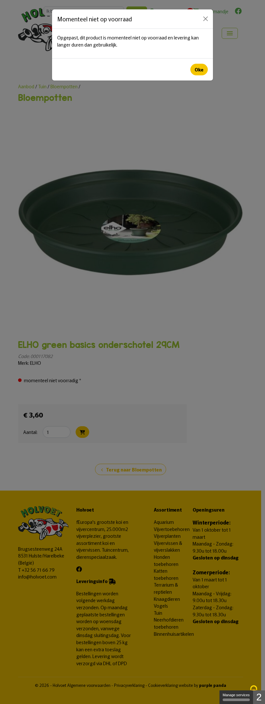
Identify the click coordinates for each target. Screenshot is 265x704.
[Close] (205, 19)
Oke (199, 69)
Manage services (236, 695)
